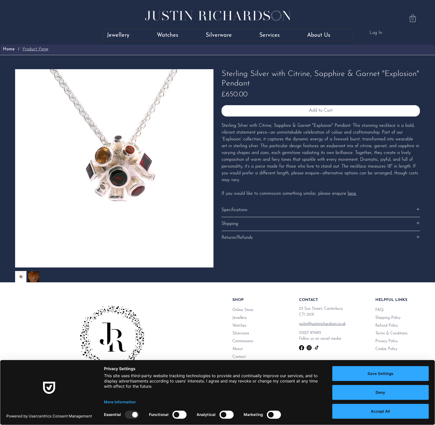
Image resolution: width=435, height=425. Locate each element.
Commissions (242, 341)
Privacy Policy (386, 341)
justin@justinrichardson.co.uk (322, 324)
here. (352, 193)
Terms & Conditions (391, 333)
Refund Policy (386, 326)
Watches (239, 326)
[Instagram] (309, 347)
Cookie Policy (386, 349)
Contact (239, 357)
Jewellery (239, 318)
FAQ (379, 310)
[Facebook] (301, 347)
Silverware (240, 333)
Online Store (242, 310)
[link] (413, 18)
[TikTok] (316, 347)
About (237, 349)
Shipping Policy (388, 318)
